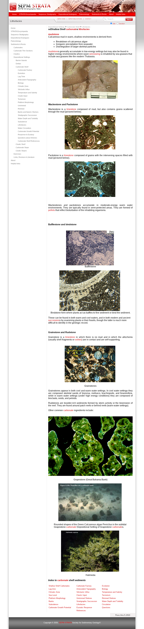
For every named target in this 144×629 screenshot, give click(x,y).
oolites (78, 339)
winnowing (94, 54)
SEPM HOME (61, 19)
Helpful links (15, 164)
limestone (71, 109)
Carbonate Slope (22, 148)
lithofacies (84, 29)
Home (13, 28)
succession (53, 320)
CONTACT (88, 19)
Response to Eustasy (26, 135)
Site (113, 24)
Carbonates (18, 48)
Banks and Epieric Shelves (28, 112)
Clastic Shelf (20, 144)
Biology (21, 83)
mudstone (53, 34)
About (13, 160)
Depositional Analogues (20, 38)
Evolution (21, 73)
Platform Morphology (26, 102)
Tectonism (22, 99)
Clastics (17, 54)
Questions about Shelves (27, 138)
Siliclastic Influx (24, 89)
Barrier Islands (21, 60)
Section (122, 24)
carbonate (71, 29)
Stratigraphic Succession (27, 115)
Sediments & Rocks (18, 44)
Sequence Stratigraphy (19, 35)
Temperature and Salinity (27, 93)
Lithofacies (22, 125)
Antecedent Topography (27, 80)
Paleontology (16, 41)
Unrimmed (22, 106)
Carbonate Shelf (22, 67)
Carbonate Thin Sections (23, 51)
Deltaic (18, 64)
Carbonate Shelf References (29, 141)
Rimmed (21, 109)
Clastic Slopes (21, 151)
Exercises (17, 154)
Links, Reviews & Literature (24, 157)
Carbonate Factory (25, 70)
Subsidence (22, 122)
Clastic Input (22, 96)
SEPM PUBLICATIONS (75, 19)
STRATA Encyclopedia (19, 31)
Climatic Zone (23, 86)
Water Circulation (24, 128)
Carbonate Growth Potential (28, 131)
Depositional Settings (22, 57)
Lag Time (21, 77)
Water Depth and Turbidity (28, 118)
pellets (51, 210)
